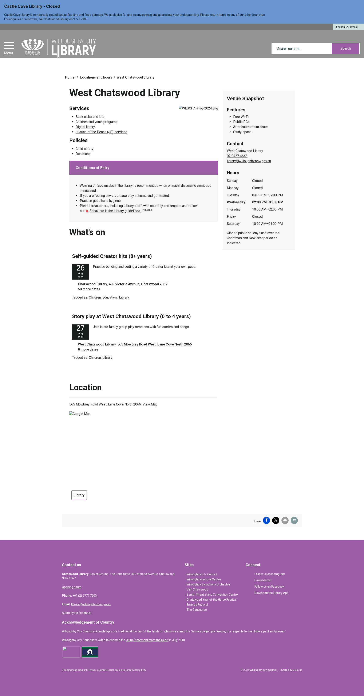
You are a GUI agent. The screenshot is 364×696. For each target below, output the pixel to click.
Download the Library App (271, 593)
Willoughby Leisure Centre (204, 579)
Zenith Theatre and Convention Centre (212, 594)
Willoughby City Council (202, 574)
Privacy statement (97, 670)
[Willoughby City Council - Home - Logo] (58, 48)
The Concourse (197, 609)
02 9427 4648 (237, 156)
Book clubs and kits (90, 117)
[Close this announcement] (359, 4)
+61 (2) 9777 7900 (84, 595)
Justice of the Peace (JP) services (101, 132)
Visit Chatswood (197, 589)
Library (79, 495)
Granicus (297, 670)
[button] (143, 168)
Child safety (84, 149)
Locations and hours (96, 77)
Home (69, 77)
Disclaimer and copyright (74, 670)
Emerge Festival (197, 604)
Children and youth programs (97, 122)
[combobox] (348, 27)
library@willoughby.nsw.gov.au (249, 161)
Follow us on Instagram (269, 574)
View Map (150, 404)
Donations (83, 154)
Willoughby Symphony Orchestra (208, 584)
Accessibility (139, 670)
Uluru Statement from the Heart (147, 640)
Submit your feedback (76, 613)
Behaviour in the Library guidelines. (121, 211)
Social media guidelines (119, 670)
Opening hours (71, 587)
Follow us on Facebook (269, 586)
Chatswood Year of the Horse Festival (212, 599)
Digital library (85, 127)
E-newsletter (263, 580)
